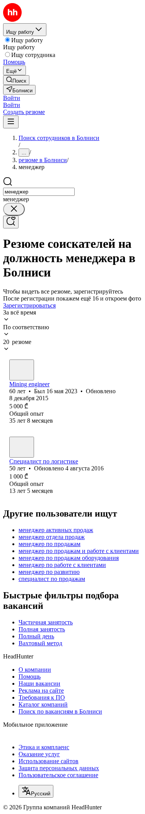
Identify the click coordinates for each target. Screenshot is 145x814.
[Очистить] (14, 209)
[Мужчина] (21, 369)
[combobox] (39, 192)
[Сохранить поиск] (11, 222)
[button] (11, 98)
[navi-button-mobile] (11, 122)
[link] (16, 80)
